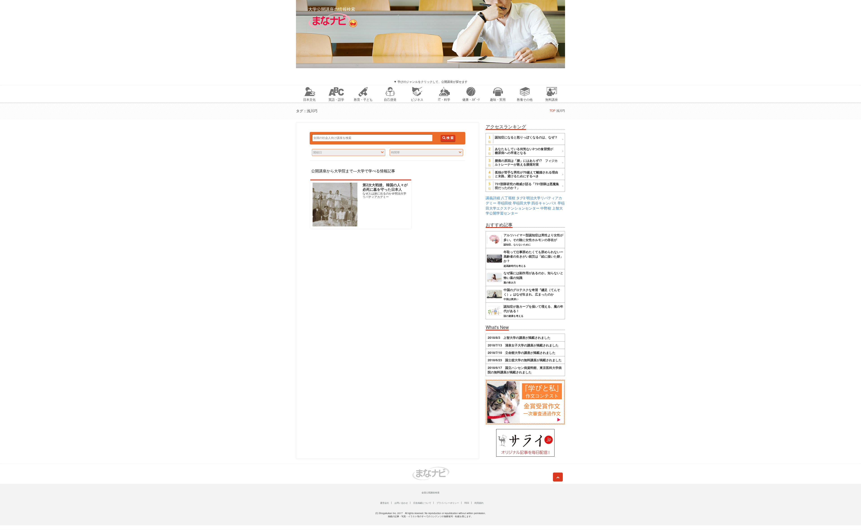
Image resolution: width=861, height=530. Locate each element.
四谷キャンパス (544, 203)
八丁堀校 (508, 197)
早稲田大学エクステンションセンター (525, 205)
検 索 (450, 138)
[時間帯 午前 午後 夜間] (426, 152)
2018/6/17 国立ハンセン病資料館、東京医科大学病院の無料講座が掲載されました (525, 369)
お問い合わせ (401, 502)
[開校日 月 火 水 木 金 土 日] (348, 152)
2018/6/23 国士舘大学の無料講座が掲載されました (525, 360)
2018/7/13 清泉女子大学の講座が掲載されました (523, 345)
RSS (466, 502)
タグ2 (520, 197)
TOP (552, 110)
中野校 (545, 208)
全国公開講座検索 (430, 492)
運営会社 (384, 502)
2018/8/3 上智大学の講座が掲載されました (519, 337)
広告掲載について (422, 502)
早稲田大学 (522, 203)
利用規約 (478, 502)
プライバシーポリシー (448, 502)
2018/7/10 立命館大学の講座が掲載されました (521, 352)
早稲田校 (504, 203)
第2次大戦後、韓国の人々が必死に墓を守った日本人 (385, 187)
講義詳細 (493, 197)
